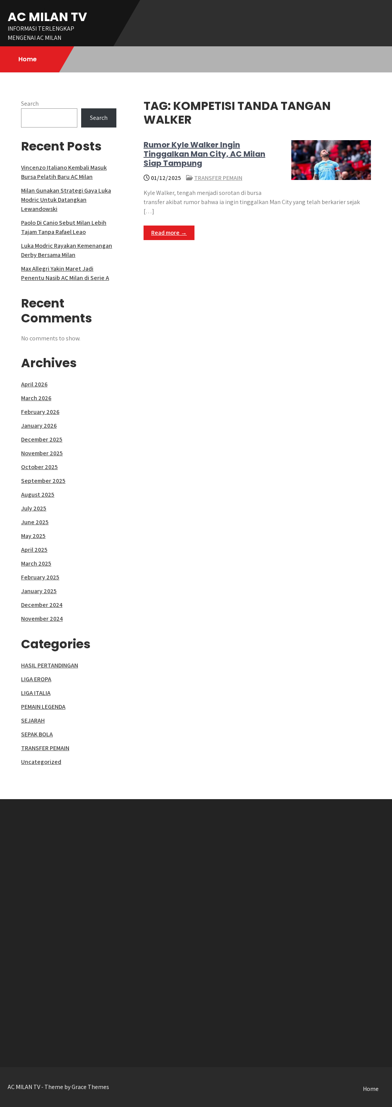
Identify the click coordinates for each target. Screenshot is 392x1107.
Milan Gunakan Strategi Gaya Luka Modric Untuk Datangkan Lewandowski (66, 199)
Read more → (169, 233)
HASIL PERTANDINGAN (49, 665)
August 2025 (37, 495)
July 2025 (33, 508)
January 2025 (39, 591)
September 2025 (43, 481)
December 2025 (41, 439)
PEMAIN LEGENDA (43, 707)
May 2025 (33, 536)
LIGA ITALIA (36, 693)
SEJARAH (33, 720)
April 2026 (34, 384)
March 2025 (36, 563)
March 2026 (36, 398)
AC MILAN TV (47, 16)
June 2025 (35, 522)
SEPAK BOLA (37, 734)
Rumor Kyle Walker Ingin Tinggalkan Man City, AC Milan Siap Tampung (204, 153)
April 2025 (34, 550)
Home (27, 59)
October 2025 (39, 467)
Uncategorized (41, 762)
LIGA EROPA (36, 679)
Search (30, 104)
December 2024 (41, 605)
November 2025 (42, 453)
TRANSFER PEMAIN (218, 178)
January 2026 (39, 426)
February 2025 (40, 577)
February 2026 (40, 412)
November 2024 (42, 619)
